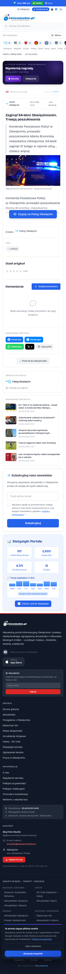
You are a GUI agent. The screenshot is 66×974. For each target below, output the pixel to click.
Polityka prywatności (14, 783)
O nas (6, 772)
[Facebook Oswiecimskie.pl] (5, 652)
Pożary (34, 49)
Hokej (46, 49)
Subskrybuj (33, 523)
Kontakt (34, 960)
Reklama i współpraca (15, 799)
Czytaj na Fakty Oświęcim (35, 214)
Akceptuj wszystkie (33, 953)
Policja (26, 49)
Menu (58, 35)
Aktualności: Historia (15, 905)
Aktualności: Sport (46, 900)
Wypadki (17, 49)
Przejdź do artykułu (18, 388)
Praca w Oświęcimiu (14, 757)
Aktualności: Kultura (46, 920)
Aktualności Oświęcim (15, 915)
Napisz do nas (16, 859)
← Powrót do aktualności (33, 360)
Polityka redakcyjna (14, 788)
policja (14, 248)
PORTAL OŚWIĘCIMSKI (12, 54)
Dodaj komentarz (48, 286)
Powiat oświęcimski (14, 920)
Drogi (60, 49)
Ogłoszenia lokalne (13, 752)
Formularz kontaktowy (15, 794)
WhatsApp (16, 346)
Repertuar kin (10, 725)
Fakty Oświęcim (14, 104)
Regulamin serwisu (13, 778)
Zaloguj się (24, 9)
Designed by (34, 966)
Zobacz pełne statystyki (33, 603)
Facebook (16, 339)
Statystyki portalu (13, 747)
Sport (53, 49)
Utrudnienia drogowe (14, 736)
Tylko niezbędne (33, 946)
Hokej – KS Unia (11, 741)
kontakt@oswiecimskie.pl (21, 844)
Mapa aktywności (12, 730)
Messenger (35, 339)
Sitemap (48, 960)
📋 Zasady (13, 78)
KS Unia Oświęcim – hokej (46, 894)
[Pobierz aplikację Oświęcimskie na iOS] (52, 9)
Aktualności (9, 714)
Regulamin (19, 960)
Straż (40, 49)
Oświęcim (7, 49)
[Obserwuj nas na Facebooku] (56, 9)
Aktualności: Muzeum (15, 900)
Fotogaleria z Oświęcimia (16, 720)
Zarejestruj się (42, 9)
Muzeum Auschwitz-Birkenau (15, 894)
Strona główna (11, 709)
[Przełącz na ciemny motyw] (61, 9)
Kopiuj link (46, 346)
